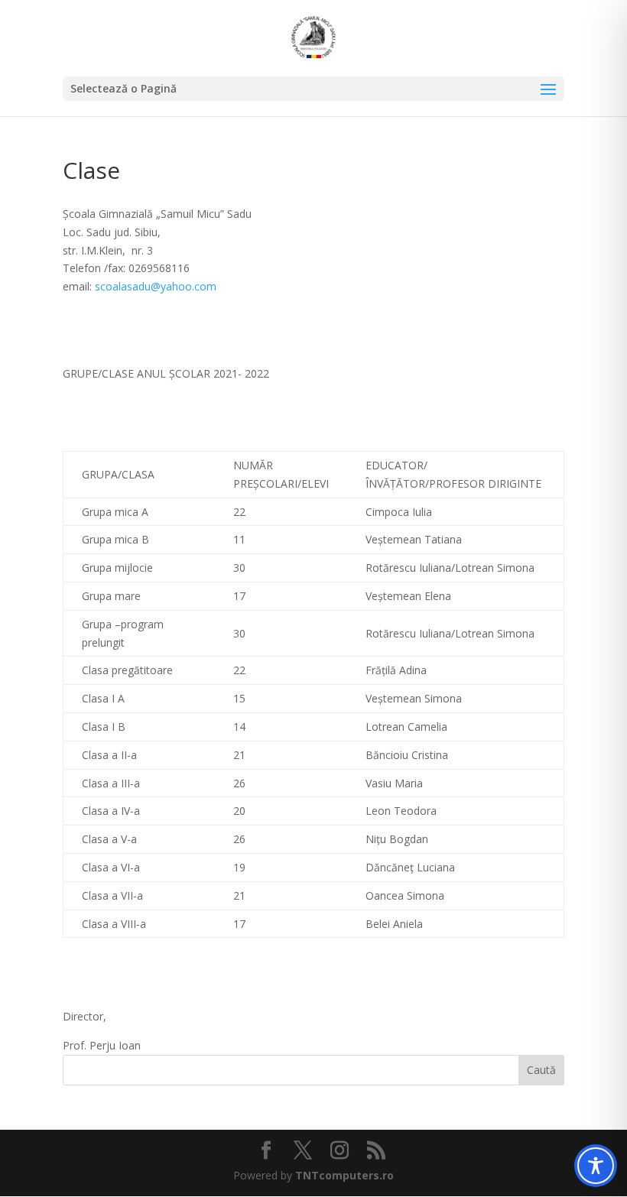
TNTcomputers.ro (344, 1175)
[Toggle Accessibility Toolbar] (596, 1166)
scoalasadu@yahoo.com (155, 286)
